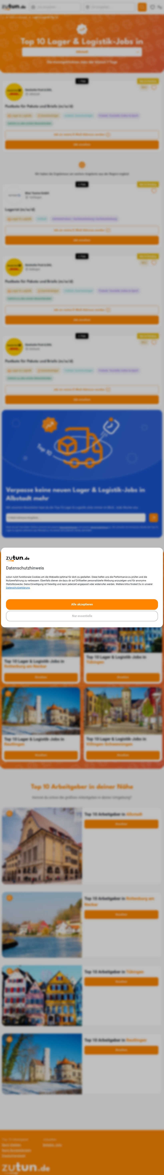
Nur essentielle (82, 616)
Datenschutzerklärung (18, 587)
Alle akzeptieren (82, 604)
